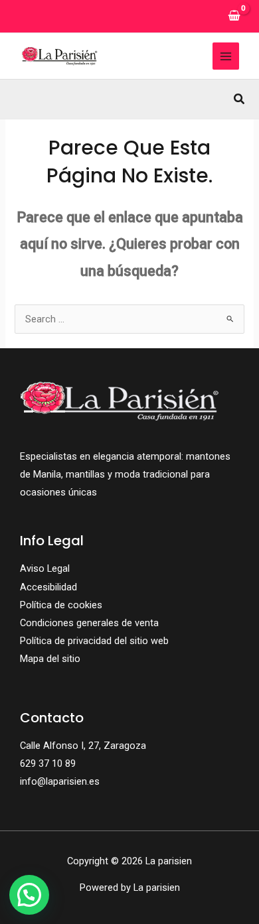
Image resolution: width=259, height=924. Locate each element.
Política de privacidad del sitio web (94, 641)
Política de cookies (61, 605)
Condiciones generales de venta (89, 623)
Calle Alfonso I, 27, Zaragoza (83, 746)
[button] (240, 99)
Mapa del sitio (50, 659)
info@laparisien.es (60, 781)
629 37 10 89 (48, 763)
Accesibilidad (48, 587)
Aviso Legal (45, 568)
